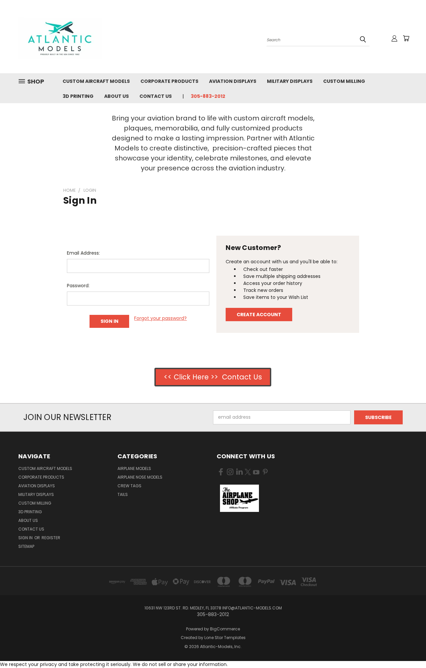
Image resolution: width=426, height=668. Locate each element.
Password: (78, 285)
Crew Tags (129, 486)
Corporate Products (169, 81)
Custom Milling (344, 81)
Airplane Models (134, 468)
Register (51, 538)
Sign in (26, 538)
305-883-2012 (208, 96)
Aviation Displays (232, 81)
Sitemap (26, 546)
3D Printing (78, 96)
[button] (239, 498)
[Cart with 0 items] (406, 38)
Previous (408, 647)
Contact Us (155, 96)
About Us (116, 96)
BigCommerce (225, 629)
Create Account (259, 314)
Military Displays (290, 81)
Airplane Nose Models (139, 477)
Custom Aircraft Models (96, 81)
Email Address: (83, 253)
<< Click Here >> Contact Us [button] (213, 377)
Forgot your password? (160, 318)
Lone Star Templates (225, 637)
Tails (122, 494)
